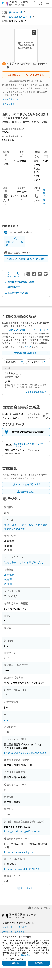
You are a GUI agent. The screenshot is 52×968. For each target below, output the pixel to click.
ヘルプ (28, 346)
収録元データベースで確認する (28, 74)
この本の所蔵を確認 (34, 391)
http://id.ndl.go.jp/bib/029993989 (22, 869)
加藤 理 (8, 579)
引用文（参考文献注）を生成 (21, 281)
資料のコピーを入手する (13, 931)
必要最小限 (14, 963)
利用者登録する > (10, 99)
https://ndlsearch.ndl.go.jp (18, 852)
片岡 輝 (8, 584)
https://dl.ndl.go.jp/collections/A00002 (25, 752)
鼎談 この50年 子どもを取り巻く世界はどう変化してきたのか (25, 526)
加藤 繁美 (9, 575)
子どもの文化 (16, 12)
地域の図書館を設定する (25, 352)
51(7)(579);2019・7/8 (20, 16)
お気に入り (8, 276)
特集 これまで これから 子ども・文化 (23, 562)
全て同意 (39, 963)
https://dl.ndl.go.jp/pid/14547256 (22, 831)
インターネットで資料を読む (15, 927)
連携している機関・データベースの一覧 (27, 329)
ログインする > (9, 103)
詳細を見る (44, 196)
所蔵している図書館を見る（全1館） (26, 258)
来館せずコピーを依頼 (14, 244)
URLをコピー (18, 276)
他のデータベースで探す (19, 292)
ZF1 (6, 719)
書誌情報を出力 (15, 286)
